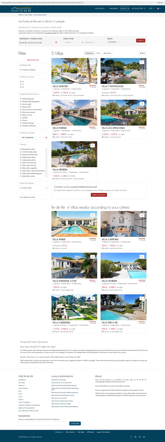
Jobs (20, 391)
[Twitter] (144, 437)
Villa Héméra (60, 169)
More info (80, 3)
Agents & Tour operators (27, 408)
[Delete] (46, 137)
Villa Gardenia (61, 322)
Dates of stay (69, 39)
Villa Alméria (109, 281)
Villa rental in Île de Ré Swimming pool (64, 385)
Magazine (114, 8)
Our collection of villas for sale (28, 411)
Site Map (81, 432)
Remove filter (34, 60)
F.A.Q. (20, 397)
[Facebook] (131, 437)
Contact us (125, 8)
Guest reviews (23, 388)
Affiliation (90, 432)
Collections (22, 380)
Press (20, 394)
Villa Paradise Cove (65, 281)
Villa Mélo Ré (110, 322)
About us (22, 385)
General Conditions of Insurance (29, 405)
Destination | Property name (31, 39)
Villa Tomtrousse (112, 86)
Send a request (98, 195)
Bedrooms (108, 53)
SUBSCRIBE (75, 423)
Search (141, 40)
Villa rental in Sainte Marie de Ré (62, 401)
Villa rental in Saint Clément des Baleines (64, 407)
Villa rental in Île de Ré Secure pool (62, 395)
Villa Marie (59, 239)
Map (143, 53)
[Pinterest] (140, 437)
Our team (22, 383)
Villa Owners (70, 432)
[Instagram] (135, 437)
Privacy (21, 399)
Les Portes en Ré (50, 33)
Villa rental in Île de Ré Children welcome (64, 392)
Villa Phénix (60, 128)
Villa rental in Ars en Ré (58, 398)
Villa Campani (110, 239)
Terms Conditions (24, 402)
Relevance (89, 53)
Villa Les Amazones (113, 128)
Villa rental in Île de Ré (58, 380)
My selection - (138, 8)
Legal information (103, 432)
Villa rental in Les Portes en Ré (61, 383)
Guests (110, 39)
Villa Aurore (60, 86)
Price (98, 53)
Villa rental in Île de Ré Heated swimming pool (64, 389)
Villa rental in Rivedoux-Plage (61, 404)
